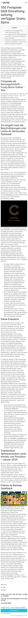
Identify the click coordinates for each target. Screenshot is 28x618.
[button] (26, 2)
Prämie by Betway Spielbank (13, 43)
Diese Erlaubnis (9, 38)
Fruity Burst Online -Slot (14, 95)
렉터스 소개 (4, 584)
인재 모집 (3, 590)
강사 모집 (3, 587)
